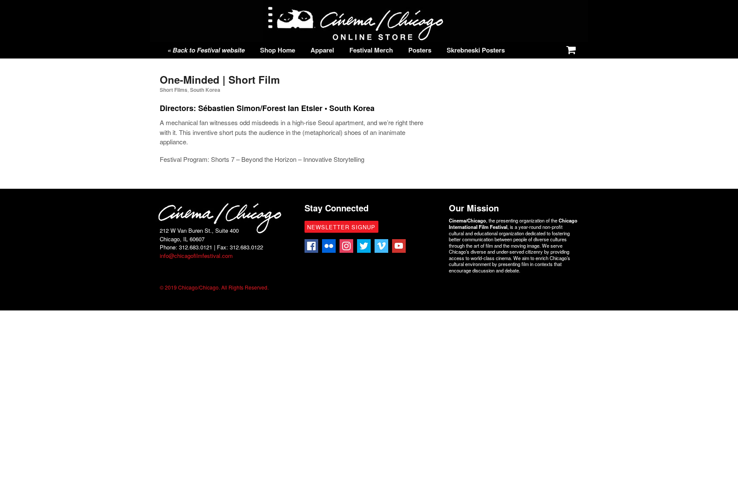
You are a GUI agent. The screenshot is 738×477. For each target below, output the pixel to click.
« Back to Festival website (206, 50)
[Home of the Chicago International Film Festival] (356, 37)
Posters (419, 50)
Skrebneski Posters (476, 50)
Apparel (322, 50)
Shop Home (277, 50)
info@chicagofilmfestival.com (196, 256)
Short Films (173, 90)
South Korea (205, 90)
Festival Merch (371, 50)
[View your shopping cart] (569, 48)
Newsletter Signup (341, 227)
